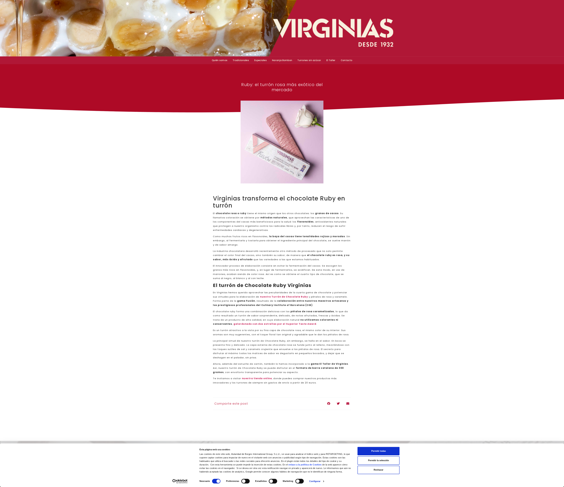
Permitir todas (378, 451)
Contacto (346, 60)
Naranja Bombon (282, 60)
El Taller (330, 60)
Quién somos (219, 60)
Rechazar (378, 469)
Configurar (314, 481)
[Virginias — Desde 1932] (282, 28)
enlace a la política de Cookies (305, 464)
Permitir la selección (378, 460)
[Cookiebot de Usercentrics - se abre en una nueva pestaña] (180, 481)
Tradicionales (241, 60)
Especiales (260, 60)
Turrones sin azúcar (309, 60)
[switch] (245, 481)
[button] (328, 403)
